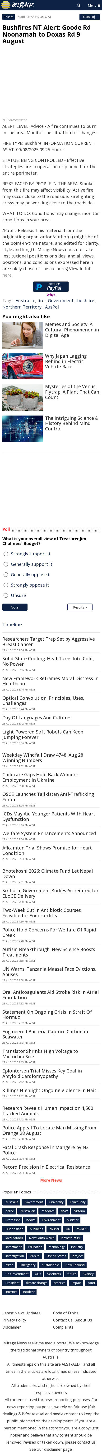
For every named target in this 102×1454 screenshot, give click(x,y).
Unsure (18, 595)
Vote (15, 607)
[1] (19, 1413)
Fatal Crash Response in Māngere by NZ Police (45, 1150)
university (56, 1202)
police (9, 1211)
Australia (25, 300)
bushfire (85, 300)
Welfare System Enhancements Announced (49, 833)
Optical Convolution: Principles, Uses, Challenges (43, 701)
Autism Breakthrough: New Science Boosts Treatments (48, 952)
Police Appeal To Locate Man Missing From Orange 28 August (49, 1130)
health (31, 1220)
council (55, 1229)
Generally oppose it (31, 574)
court (91, 1283)
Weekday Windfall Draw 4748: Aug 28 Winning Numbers (42, 757)
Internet (11, 1292)
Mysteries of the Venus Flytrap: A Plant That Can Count (72, 391)
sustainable (50, 1265)
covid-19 (82, 1229)
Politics (8, 17)
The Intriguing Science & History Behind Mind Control (71, 423)
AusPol (52, 307)
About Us (83, 1320)
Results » (80, 607)
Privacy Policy (14, 1320)
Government (61, 300)
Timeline (12, 624)
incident (29, 1292)
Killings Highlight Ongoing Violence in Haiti (50, 1090)
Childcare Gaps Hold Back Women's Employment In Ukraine (40, 777)
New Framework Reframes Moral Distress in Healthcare (50, 681)
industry (77, 1247)
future (71, 1274)
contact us (86, 1442)
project (78, 1256)
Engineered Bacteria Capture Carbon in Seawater (45, 1034)
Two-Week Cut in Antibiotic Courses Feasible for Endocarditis (41, 913)
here (7, 275)
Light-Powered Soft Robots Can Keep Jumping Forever (42, 734)
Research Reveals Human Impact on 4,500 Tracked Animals (47, 1111)
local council (14, 1238)
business (36, 1229)
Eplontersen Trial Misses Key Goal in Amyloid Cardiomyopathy (42, 1073)
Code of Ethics (65, 1313)
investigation (14, 1256)
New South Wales (42, 1238)
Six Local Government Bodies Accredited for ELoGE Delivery (50, 893)
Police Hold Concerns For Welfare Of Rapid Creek (49, 932)
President (12, 1283)
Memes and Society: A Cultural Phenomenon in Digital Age (72, 329)
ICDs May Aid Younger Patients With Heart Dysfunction (48, 816)
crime (9, 1265)
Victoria (79, 1211)
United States (56, 1256)
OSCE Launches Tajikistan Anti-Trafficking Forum (48, 797)
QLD (38, 1274)
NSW (64, 1211)
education (35, 1247)
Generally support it (31, 564)
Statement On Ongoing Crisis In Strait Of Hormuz (47, 1015)
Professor (12, 1220)
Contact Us (63, 1320)
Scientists (54, 1274)
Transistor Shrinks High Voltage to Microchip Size (40, 1054)
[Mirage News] (18, 5)
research (48, 1211)
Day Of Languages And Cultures (36, 718)
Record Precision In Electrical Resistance (46, 1167)
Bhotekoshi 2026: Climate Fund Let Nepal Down (47, 873)
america (59, 1283)
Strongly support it (31, 554)
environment (51, 1220)
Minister (73, 1220)
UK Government (16, 1274)
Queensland (14, 1229)
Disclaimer (11, 1327)
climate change (36, 1283)
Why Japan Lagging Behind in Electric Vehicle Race (66, 361)
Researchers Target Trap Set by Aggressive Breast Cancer (48, 642)
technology (57, 1247)
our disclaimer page (54, 1449)
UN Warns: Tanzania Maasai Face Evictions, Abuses (49, 972)
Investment (13, 1247)
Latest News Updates (21, 1313)
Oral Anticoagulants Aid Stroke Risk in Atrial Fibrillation (50, 995)
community (78, 1202)
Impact (76, 1283)
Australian (27, 1211)
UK (68, 1229)
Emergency (28, 1265)
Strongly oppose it (30, 585)
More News (51, 1180)
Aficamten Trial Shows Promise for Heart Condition (47, 850)
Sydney (88, 1274)
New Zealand (75, 1265)
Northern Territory (22, 307)
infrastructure (71, 1238)
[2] (23, 1413)
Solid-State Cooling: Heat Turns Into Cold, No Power (48, 661)
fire (40, 300)
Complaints (63, 1327)
